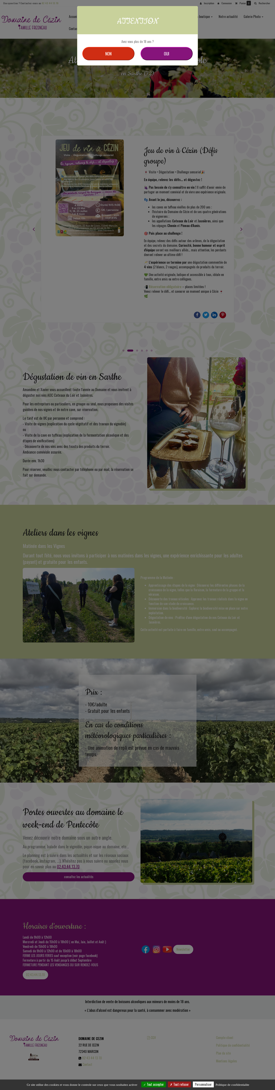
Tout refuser (181, 1084)
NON (108, 54)
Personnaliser (203, 1084)
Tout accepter (155, 1084)
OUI (166, 54)
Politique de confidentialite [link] (232, 1084)
